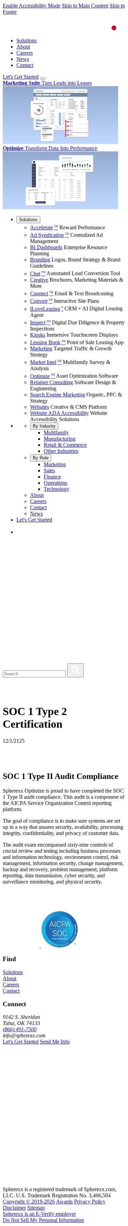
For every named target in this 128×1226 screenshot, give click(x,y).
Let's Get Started (21, 77)
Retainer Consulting (51, 382)
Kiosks (37, 335)
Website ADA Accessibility (59, 413)
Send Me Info (55, 1042)
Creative (39, 280)
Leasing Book (48, 342)
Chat (37, 274)
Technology (56, 489)
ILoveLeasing (46, 309)
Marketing (41, 348)
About (23, 47)
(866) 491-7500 (20, 1029)
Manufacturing (59, 439)
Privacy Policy (89, 1201)
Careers (24, 53)
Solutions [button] (13, 972)
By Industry (44, 426)
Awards (64, 1201)
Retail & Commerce (65, 445)
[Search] (75, 670)
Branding (40, 259)
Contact (24, 65)
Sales (49, 470)
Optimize (42, 376)
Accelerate (44, 227)
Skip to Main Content (85, 6)
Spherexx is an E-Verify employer (39, 1214)
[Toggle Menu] (42, 79)
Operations (55, 483)
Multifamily (56, 432)
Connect (41, 293)
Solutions (26, 40)
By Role (40, 457)
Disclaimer (14, 1208)
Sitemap (36, 1208)
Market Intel (45, 362)
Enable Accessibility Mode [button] (31, 6)
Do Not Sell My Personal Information (43, 1220)
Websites (39, 407)
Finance (52, 477)
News (22, 59)
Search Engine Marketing (57, 395)
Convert (41, 301)
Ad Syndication (49, 235)
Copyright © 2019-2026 (29, 1201)
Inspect (40, 322)
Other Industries (61, 451)
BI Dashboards (46, 247)
